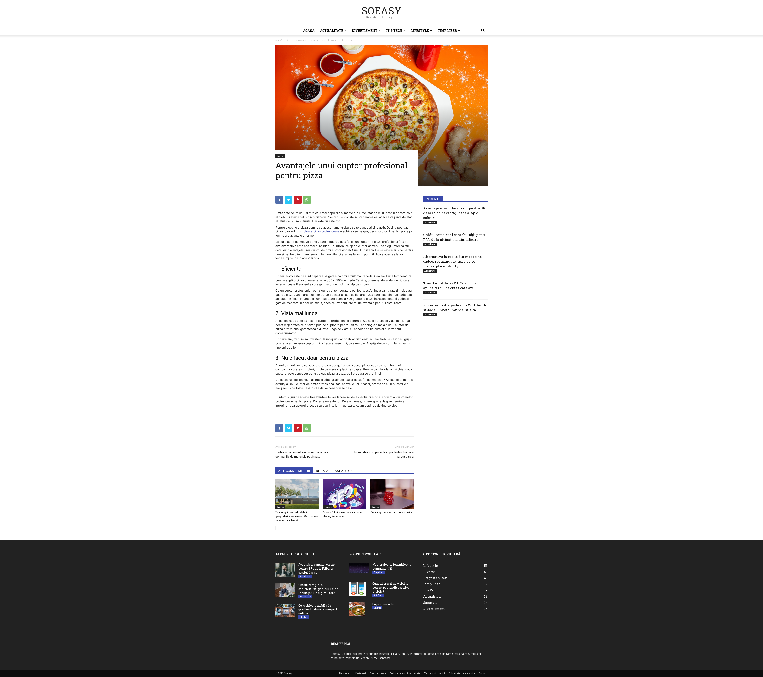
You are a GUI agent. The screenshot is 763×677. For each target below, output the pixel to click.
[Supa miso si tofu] (357, 609)
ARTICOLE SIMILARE (294, 471)
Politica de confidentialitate (405, 673)
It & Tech (394, 30)
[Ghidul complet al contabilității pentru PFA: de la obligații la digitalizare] (285, 590)
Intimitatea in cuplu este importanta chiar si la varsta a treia (384, 454)
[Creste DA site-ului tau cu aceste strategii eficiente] (344, 494)
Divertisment (364, 30)
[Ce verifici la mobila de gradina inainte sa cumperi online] (285, 610)
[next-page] (284, 528)
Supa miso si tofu (384, 604)
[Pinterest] (298, 200)
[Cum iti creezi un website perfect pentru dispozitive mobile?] (357, 589)
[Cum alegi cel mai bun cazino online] (392, 494)
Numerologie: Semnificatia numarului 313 (391, 566)
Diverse (290, 40)
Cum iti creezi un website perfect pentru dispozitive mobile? (390, 587)
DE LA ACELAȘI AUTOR (334, 471)
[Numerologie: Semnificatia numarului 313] (359, 568)
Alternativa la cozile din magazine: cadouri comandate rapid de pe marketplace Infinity (452, 261)
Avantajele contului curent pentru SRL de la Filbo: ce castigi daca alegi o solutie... (455, 213)
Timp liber (447, 30)
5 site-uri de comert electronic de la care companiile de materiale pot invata (301, 454)
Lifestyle (420, 30)
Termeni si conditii (434, 673)
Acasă (278, 40)
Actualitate (331, 30)
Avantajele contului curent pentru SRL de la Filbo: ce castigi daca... (316, 568)
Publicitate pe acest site (462, 673)
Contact (483, 673)
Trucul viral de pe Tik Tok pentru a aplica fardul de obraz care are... (452, 285)
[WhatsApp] (307, 200)
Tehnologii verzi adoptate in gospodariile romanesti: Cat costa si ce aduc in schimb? (296, 516)
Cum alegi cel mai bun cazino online (391, 512)
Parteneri (360, 673)
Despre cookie (378, 673)
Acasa (309, 30)
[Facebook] (279, 200)
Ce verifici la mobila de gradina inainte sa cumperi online (317, 609)
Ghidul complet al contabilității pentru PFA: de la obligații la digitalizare (455, 237)
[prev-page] (277, 528)
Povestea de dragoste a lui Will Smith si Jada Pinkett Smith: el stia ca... (454, 307)
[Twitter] (288, 200)
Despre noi (345, 673)
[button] (483, 31)
